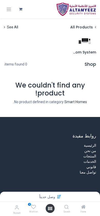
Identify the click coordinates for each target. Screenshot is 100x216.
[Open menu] (50, 209)
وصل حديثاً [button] (47, 196)
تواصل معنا (88, 172)
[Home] (83, 207)
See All (12, 27)
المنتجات (89, 156)
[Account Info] (16, 207)
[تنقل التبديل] (9, 9)
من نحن (90, 151)
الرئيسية (90, 145)
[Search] (66, 207)
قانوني (91, 167)
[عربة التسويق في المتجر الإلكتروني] (20, 9)
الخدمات (90, 161)
